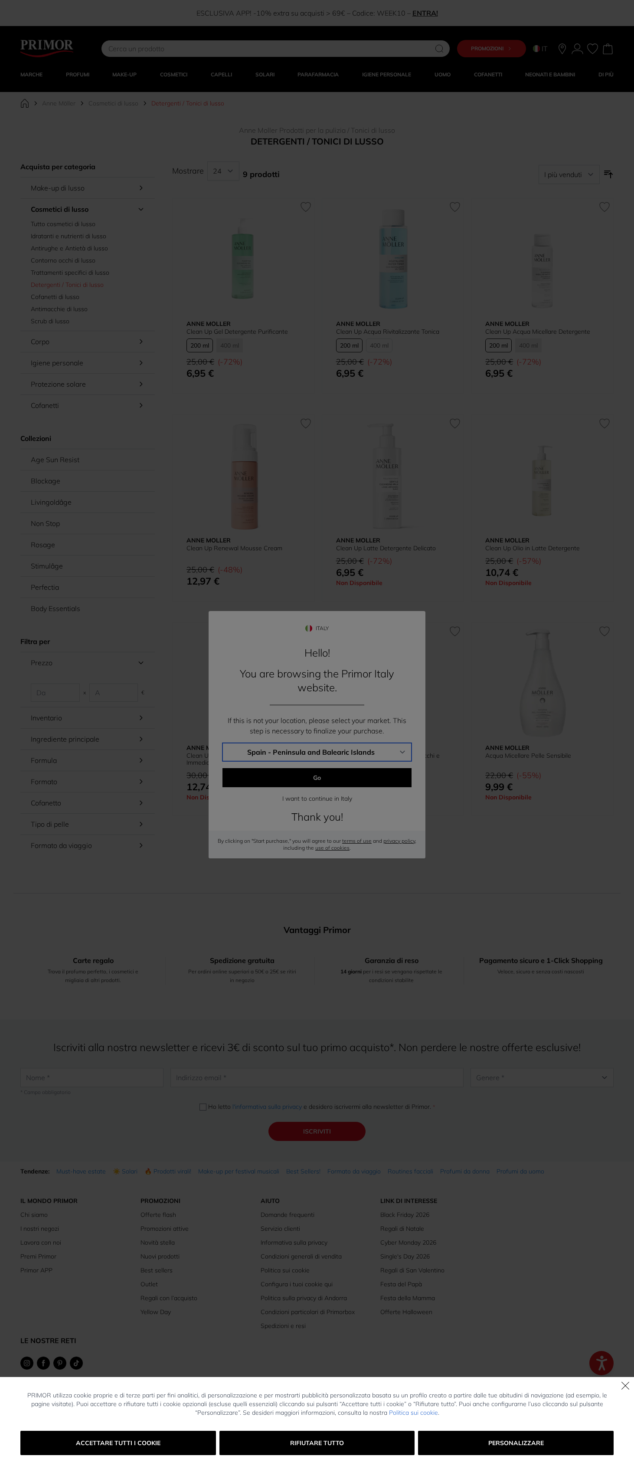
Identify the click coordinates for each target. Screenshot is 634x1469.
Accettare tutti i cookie (118, 1443)
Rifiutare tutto (317, 1443)
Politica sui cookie (413, 1412)
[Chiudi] (625, 1385)
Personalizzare (516, 1443)
